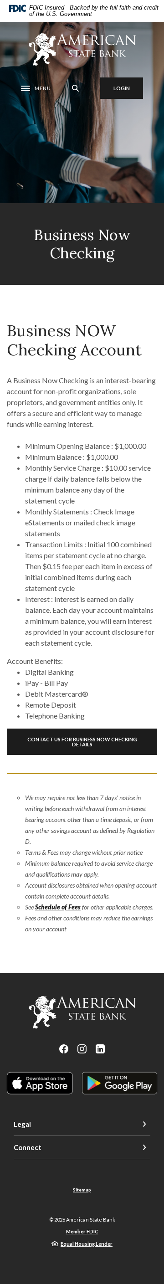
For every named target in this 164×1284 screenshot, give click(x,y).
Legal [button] (22, 1124)
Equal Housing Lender (87, 1244)
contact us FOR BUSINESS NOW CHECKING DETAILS (82, 741)
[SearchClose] (75, 88)
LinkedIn (100, 1048)
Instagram (82, 1048)
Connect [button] (27, 1147)
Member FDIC (82, 1231)
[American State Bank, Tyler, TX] (82, 49)
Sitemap (82, 1189)
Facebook (63, 1048)
